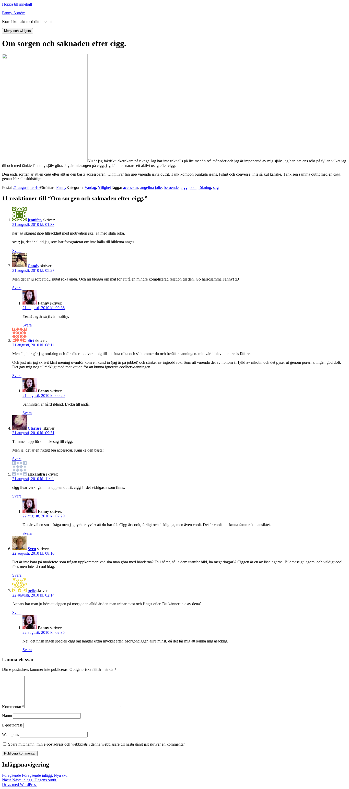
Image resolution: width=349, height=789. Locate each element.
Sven (32, 549)
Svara (16, 250)
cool (193, 187)
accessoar (130, 187)
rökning (205, 187)
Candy (33, 266)
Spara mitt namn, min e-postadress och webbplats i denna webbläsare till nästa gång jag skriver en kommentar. (96, 744)
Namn (7, 715)
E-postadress (12, 725)
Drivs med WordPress (19, 784)
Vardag (90, 187)
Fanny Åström (13, 13)
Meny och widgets (17, 31)
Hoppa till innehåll (17, 4)
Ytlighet (104, 187)
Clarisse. (35, 428)
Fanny (61, 187)
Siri (31, 340)
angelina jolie (151, 187)
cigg (184, 187)
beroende (171, 187)
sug (216, 187)
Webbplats (10, 734)
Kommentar (13, 707)
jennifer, (35, 220)
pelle (32, 590)
